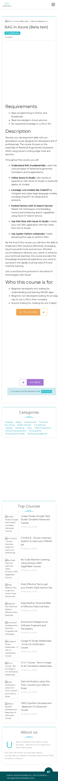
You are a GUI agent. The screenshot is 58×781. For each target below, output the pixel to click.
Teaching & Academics (37, 434)
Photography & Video (15, 434)
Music (29, 428)
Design (18, 422)
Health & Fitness (24, 425)
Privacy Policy (43, 778)
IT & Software (40, 425)
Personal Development (16, 431)
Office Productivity (42, 428)
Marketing (19, 428)
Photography (35, 431)
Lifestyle (9, 428)
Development (30, 422)
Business (9, 422)
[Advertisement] (29, 73)
